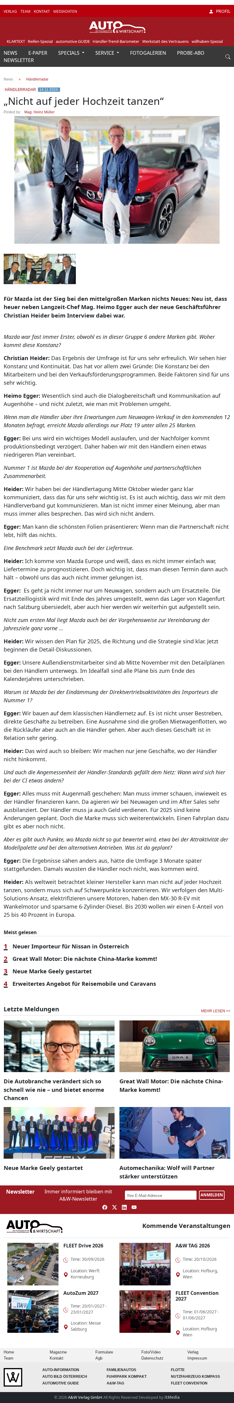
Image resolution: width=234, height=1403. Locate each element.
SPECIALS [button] (69, 53)
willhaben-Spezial (207, 41)
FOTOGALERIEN (148, 53)
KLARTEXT (16, 41)
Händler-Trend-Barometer (116, 41)
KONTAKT (42, 11)
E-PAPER (38, 53)
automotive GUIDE (73, 41)
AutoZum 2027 (80, 1293)
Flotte (178, 1370)
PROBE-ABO (190, 53)
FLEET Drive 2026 (83, 1245)
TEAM (25, 11)
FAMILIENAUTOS (121, 1370)
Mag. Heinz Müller (39, 112)
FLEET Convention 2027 (197, 1296)
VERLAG (11, 11)
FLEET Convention (189, 1383)
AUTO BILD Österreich (64, 1376)
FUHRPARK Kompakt (127, 1376)
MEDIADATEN (65, 11)
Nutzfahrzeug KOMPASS (195, 1376)
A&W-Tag (115, 1383)
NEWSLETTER (19, 60)
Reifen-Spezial (40, 41)
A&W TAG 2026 (193, 1245)
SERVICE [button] (105, 53)
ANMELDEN (211, 1195)
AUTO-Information (60, 1370)
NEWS (11, 53)
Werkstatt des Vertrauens (165, 41)
